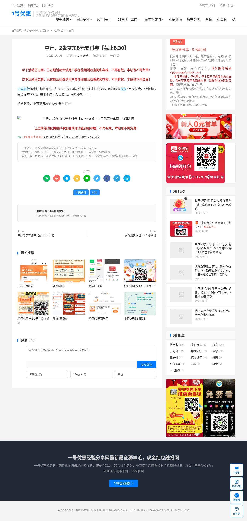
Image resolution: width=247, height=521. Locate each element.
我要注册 (33, 5)
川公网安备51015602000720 (147, 510)
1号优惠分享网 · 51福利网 (36, 30)
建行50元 (58, 286)
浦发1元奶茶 (60, 318)
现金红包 (62, 19)
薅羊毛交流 (153, 19)
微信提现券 (95, 286)
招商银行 (199, 357)
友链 (187, 510)
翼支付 (176, 357)
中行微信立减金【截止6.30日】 (36, 235)
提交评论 (146, 364)
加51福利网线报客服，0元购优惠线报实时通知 (72, 136)
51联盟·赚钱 (207, 5)
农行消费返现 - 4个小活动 (140, 235)
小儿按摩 (177, 370)
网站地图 (168, 510)
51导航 (178, 510)
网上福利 (83, 19)
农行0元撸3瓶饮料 (135, 318)
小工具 (222, 19)
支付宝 (198, 344)
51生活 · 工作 (127, 19)
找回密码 (47, 5)
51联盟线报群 (123, 483)
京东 (123, 89)
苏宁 (217, 351)
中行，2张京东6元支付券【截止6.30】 (87, 48)
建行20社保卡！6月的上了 (140, 286)
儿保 (195, 363)
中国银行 (23, 89)
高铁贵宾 (177, 363)
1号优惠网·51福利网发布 (49, 211)
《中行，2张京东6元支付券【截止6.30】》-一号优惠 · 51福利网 (72, 152)
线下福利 (103, 19)
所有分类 (193, 19)
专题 (208, 19)
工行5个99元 (25, 286)
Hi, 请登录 (18, 5)
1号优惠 (21, 14)
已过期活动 (59, 30)
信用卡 (177, 344)
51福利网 (23, 113)
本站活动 (175, 19)
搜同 (217, 357)
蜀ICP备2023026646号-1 (116, 510)
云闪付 (177, 351)
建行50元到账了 (98, 318)
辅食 (217, 363)
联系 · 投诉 (226, 5)
